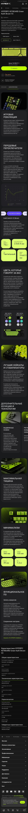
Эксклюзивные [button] (6, 749)
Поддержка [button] (5, 770)
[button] (4, 1)
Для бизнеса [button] (5, 774)
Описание (3, 87)
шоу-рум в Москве (18, 795)
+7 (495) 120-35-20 (22, 1)
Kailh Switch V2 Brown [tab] (14, 213)
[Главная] (1, 8)
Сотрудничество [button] (7, 782)
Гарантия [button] (4, 761)
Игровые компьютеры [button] (8, 745)
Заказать (14, 68)
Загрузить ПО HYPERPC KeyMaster (12, 638)
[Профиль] (23, 4)
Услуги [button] (4, 765)
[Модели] (8, 810)
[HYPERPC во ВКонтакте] (15, 791)
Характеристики (13, 87)
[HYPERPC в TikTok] (3, 791)
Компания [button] (5, 778)
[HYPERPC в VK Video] (19, 791)
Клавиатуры (24, 8)
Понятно (22, 802)
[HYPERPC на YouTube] (11, 791)
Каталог (7, 8)
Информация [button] (6, 757)
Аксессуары (15, 8)
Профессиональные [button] (8, 753)
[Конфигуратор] (13, 810)
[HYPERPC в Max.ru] (7, 791)
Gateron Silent (16, 36)
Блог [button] (3, 786)
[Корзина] (17, 810)
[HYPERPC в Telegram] (23, 791)
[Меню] (26, 4)
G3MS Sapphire (6, 36)
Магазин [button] (4, 741)
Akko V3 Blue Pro (16, 40)
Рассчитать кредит (13, 64)
